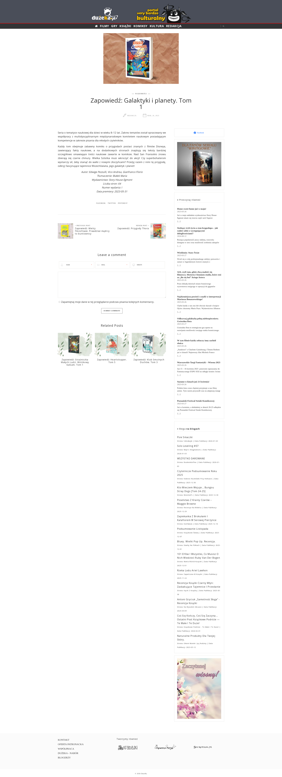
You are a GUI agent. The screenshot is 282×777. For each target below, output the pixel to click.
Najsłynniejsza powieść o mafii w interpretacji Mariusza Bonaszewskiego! (199, 298)
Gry (114, 26)
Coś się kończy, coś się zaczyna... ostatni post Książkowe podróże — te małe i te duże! (198, 619)
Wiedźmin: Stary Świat (188, 252)
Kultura (157, 26)
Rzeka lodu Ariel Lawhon (192, 570)
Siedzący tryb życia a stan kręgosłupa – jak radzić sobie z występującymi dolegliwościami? (197, 231)
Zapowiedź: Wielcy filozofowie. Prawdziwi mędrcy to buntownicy (92, 231)
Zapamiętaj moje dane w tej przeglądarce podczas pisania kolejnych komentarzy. (107, 302)
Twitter (112, 203)
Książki (125, 26)
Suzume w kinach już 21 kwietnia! (193, 381)
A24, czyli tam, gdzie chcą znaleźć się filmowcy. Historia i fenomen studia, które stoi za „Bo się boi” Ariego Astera (199, 275)
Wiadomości (141, 94)
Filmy (104, 26)
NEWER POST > (142, 225)
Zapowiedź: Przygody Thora (133, 228)
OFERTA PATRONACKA (71, 744)
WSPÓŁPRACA (66, 748)
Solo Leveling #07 (188, 445)
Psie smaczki (185, 437)
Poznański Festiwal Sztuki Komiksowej (195, 401)
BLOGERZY (64, 757)
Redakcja (174, 26)
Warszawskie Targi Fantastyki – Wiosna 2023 (198, 362)
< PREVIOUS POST (82, 225)
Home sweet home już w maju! (191, 209)
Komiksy (140, 26)
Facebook (101, 203)
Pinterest (123, 203)
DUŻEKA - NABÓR (68, 753)
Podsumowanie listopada (192, 528)
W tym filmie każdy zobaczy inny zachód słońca (196, 341)
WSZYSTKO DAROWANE (191, 458)
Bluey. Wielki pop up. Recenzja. (196, 541)
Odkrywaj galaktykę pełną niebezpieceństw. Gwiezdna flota (198, 320)
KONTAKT (63, 739)
